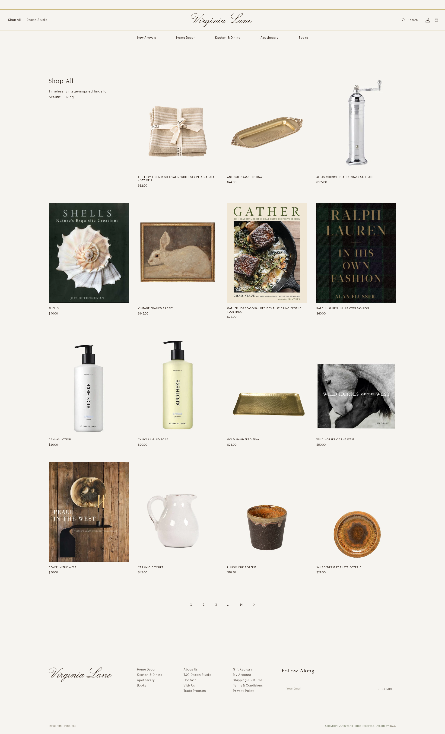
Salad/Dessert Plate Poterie (338, 567)
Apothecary (269, 37)
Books (303, 37)
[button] (410, 20)
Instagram (55, 725)
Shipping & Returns (247, 680)
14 (241, 604)
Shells (54, 308)
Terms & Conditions (248, 685)
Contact (190, 680)
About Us (191, 669)
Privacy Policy (243, 690)
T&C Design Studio (198, 674)
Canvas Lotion (60, 439)
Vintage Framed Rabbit (155, 308)
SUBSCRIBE (385, 689)
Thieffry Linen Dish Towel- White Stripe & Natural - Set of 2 (177, 178)
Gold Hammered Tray (243, 439)
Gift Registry (242, 669)
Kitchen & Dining (228, 37)
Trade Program (195, 690)
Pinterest (70, 725)
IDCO (392, 725)
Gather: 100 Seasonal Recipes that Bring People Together (264, 310)
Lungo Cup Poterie (242, 567)
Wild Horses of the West (335, 439)
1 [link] (191, 604)
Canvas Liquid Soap (153, 439)
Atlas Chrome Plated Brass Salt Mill (345, 177)
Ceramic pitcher (151, 567)
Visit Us (189, 685)
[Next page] (254, 605)
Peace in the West (62, 567)
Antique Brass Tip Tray (245, 177)
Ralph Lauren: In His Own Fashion (342, 308)
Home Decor (185, 37)
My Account (242, 674)
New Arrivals (146, 37)
